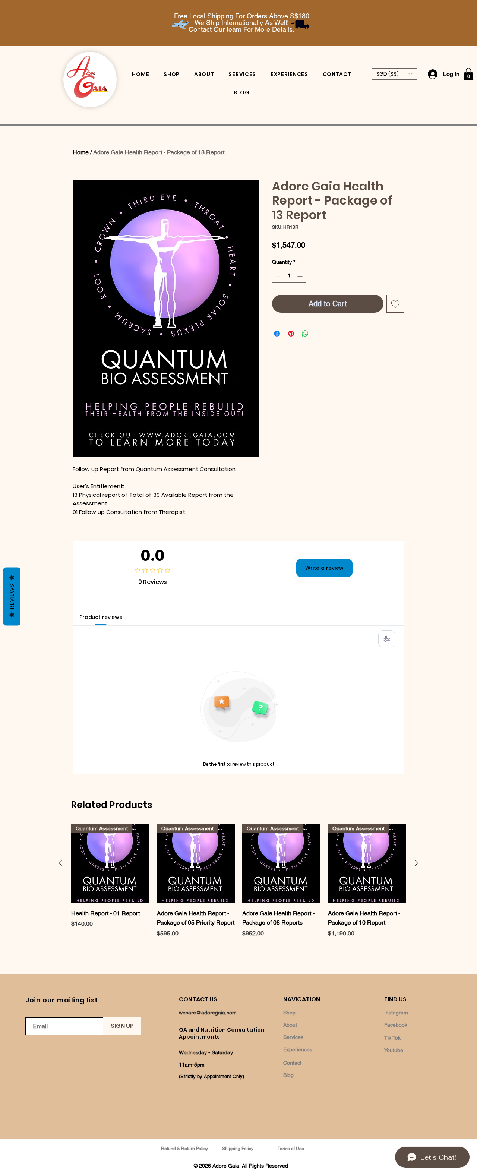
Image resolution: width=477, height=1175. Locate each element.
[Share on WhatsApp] (305, 333)
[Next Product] (416, 863)
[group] (238, 889)
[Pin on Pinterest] (291, 333)
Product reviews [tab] (100, 617)
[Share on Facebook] (276, 333)
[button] (394, 74)
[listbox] (394, 74)
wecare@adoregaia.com (208, 1013)
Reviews (11, 596)
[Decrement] (277, 275)
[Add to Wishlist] (395, 304)
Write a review (324, 568)
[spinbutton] (289, 275)
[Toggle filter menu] (386, 638)
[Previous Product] (60, 863)
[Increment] (300, 275)
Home (81, 152)
